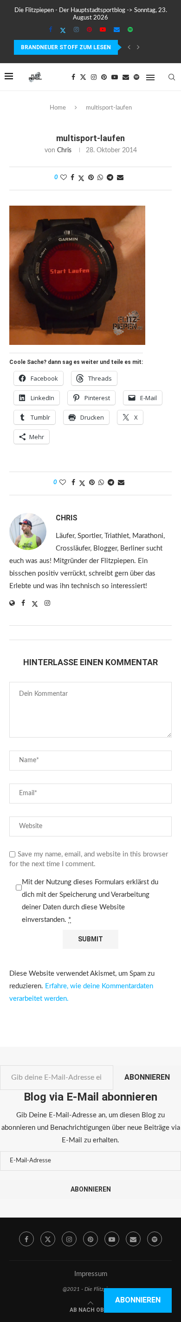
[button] (129, 47)
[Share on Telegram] (110, 178)
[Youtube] (103, 30)
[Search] (171, 77)
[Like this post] (63, 178)
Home (58, 108)
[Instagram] (76, 30)
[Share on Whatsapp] (100, 178)
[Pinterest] (89, 30)
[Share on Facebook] (72, 178)
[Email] (117, 30)
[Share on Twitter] (81, 178)
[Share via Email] (120, 178)
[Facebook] (50, 30)
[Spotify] (130, 30)
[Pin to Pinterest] (91, 178)
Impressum (90, 1273)
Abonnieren (147, 1077)
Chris (64, 150)
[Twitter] (63, 30)
